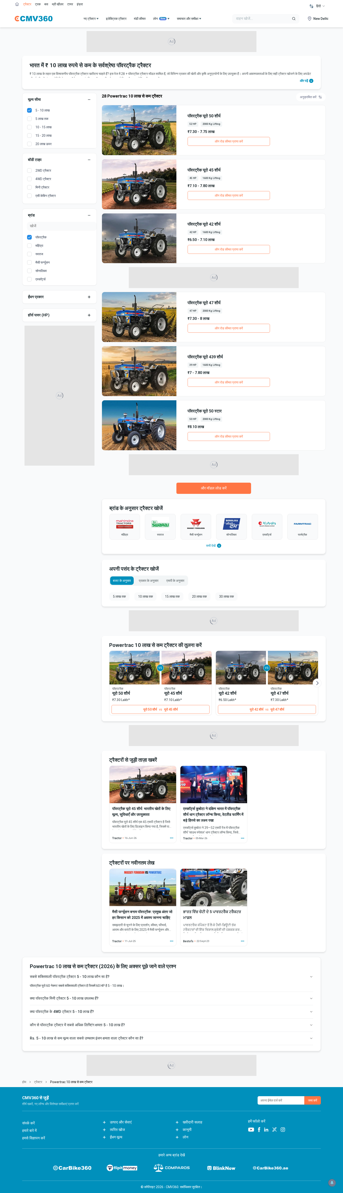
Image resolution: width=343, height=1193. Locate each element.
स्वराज (39, 254)
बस (46, 4)
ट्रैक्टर (27, 4)
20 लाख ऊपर (43, 144)
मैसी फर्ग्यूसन (42, 262)
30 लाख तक (226, 596)
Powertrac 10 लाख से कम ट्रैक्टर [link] (71, 1082)
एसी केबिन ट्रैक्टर (45, 196)
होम (24, 1082)
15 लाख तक (172, 596)
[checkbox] (29, 110)
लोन (159, 19)
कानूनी (187, 1129)
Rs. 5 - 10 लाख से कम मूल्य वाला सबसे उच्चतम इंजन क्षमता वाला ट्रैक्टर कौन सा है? (86, 1038)
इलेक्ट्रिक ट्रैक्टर (116, 19)
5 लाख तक (41, 119)
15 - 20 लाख (43, 135)
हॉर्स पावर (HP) (38, 315)
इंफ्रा (80, 4)
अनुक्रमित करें (308, 97)
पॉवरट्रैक (40, 237)
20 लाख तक (199, 596)
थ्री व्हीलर (57, 4)
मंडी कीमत (140, 19)
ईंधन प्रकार (36, 297)
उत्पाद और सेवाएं (121, 1122)
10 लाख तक (145, 596)
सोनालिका (41, 271)
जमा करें (312, 1100)
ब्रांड (31, 215)
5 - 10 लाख (42, 110)
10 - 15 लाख (43, 127)
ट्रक (38, 4)
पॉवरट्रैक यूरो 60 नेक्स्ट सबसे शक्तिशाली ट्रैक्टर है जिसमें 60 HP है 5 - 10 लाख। (77, 985)
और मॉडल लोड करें (214, 488)
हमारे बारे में (29, 1130)
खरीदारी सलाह (192, 1122)
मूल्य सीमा (34, 99)
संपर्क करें (28, 1123)
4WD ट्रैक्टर (43, 179)
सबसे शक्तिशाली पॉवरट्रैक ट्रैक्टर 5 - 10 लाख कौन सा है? (69, 976)
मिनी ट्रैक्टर (42, 187)
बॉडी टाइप (35, 159)
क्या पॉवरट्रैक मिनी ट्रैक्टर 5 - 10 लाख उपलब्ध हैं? (64, 998)
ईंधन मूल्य (116, 1137)
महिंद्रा (39, 246)
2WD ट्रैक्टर (43, 170)
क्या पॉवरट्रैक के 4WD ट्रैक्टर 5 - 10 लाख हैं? (62, 1011)
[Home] (33, 18)
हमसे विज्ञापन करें (33, 1138)
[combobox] (320, 6)
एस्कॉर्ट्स (40, 279)
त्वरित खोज (117, 1129)
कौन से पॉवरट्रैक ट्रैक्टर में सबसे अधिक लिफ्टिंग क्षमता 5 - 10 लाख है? (77, 1025)
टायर (70, 4)
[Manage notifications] (332, 1182)
